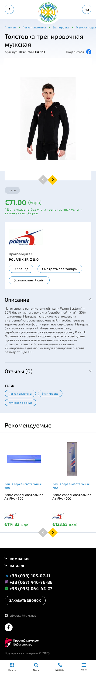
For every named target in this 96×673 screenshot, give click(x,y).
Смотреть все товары (60, 269)
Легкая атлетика (20, 393)
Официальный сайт (29, 280)
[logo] (48, 12)
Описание (17, 299)
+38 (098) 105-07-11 (29, 575)
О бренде (21, 269)
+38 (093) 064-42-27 (30, 588)
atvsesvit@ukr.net (20, 615)
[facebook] (9, 627)
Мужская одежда (20, 402)
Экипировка (50, 393)
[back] (9, 9)
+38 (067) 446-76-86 (30, 582)
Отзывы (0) (18, 371)
